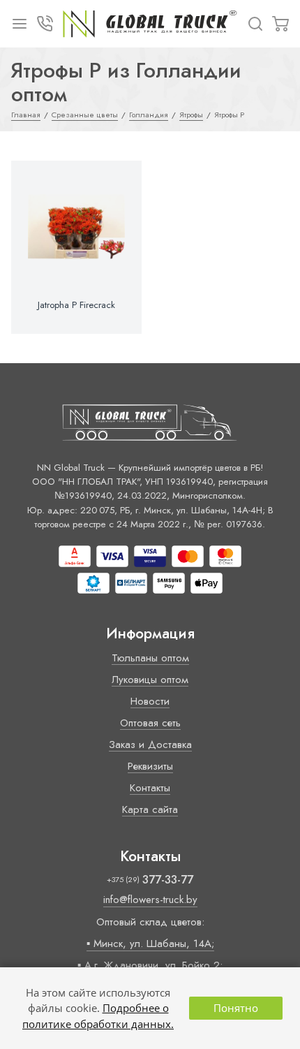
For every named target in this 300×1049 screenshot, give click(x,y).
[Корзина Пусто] (280, 23)
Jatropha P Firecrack (76, 305)
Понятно (235, 1008)
